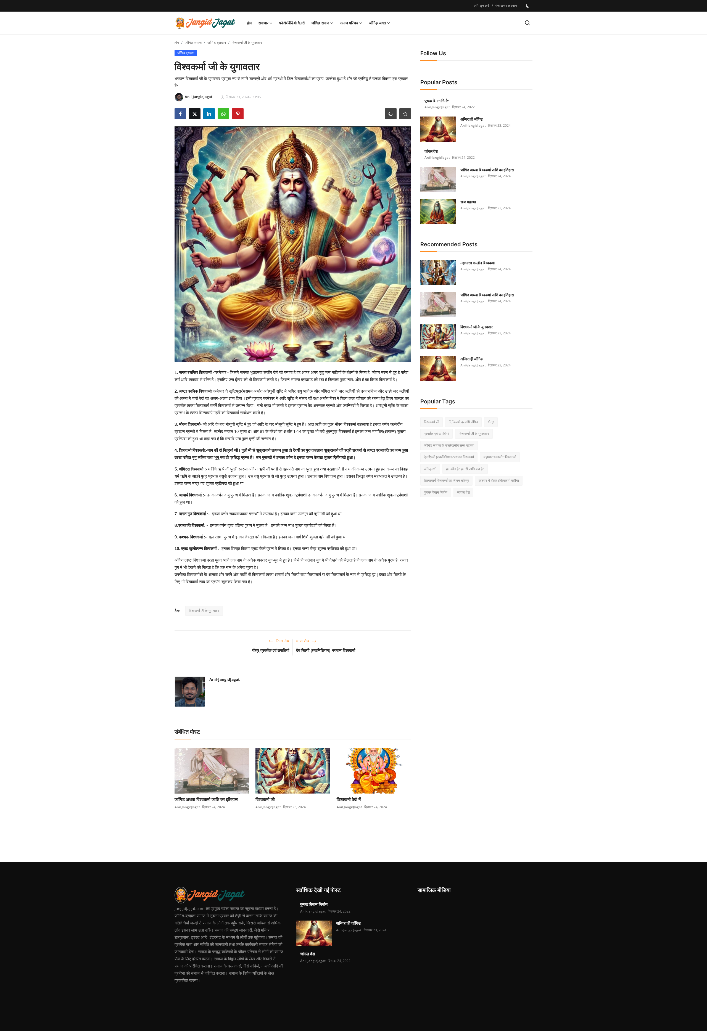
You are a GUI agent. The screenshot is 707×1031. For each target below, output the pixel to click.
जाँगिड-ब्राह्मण (216, 42)
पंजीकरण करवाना (506, 5)
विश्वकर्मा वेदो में (349, 799)
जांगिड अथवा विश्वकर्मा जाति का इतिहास (206, 799)
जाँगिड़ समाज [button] (320, 22)
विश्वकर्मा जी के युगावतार (204, 610)
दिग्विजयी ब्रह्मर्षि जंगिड (463, 421)
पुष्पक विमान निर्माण (437, 100)
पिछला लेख (282, 640)
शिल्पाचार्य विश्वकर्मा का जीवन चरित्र (446, 480)
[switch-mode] (527, 6)
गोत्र (491, 421)
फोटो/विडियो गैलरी (292, 22)
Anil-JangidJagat (224, 679)
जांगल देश (431, 151)
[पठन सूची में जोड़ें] (405, 113)
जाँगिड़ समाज (193, 42)
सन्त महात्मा (468, 201)
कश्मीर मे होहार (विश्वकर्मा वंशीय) (499, 480)
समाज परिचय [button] (349, 22)
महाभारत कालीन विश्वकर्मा (477, 262)
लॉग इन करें (481, 5)
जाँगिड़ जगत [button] (377, 22)
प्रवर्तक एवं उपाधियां (436, 433)
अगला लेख (303, 640)
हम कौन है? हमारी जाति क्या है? (465, 468)
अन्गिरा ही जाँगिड (471, 119)
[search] (527, 23)
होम (249, 22)
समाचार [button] (263, 22)
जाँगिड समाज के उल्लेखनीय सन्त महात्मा (449, 445)
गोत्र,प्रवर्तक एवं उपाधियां (270, 650)
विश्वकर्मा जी (265, 799)
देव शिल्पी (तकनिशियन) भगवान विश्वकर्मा (325, 650)
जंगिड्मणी (430, 468)
